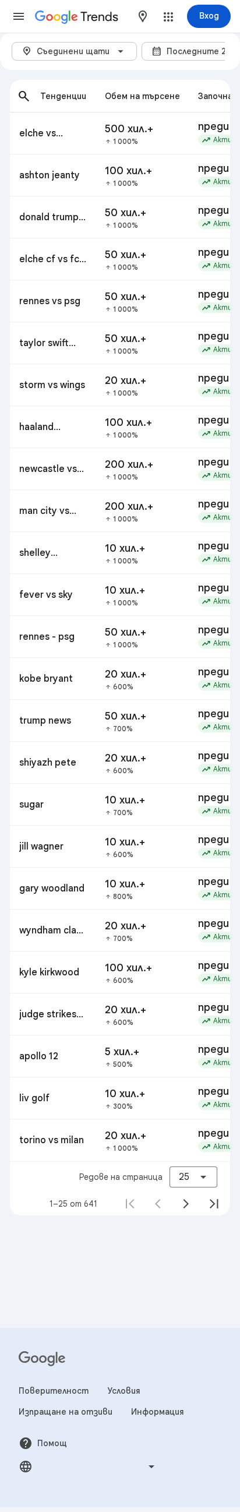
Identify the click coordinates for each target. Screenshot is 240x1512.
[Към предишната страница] (158, 1203)
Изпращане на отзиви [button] (65, 1412)
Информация (157, 1412)
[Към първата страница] (130, 1203)
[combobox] (143, 16)
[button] (19, 16)
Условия (123, 1391)
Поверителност (54, 1391)
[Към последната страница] (213, 1203)
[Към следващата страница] (185, 1203)
